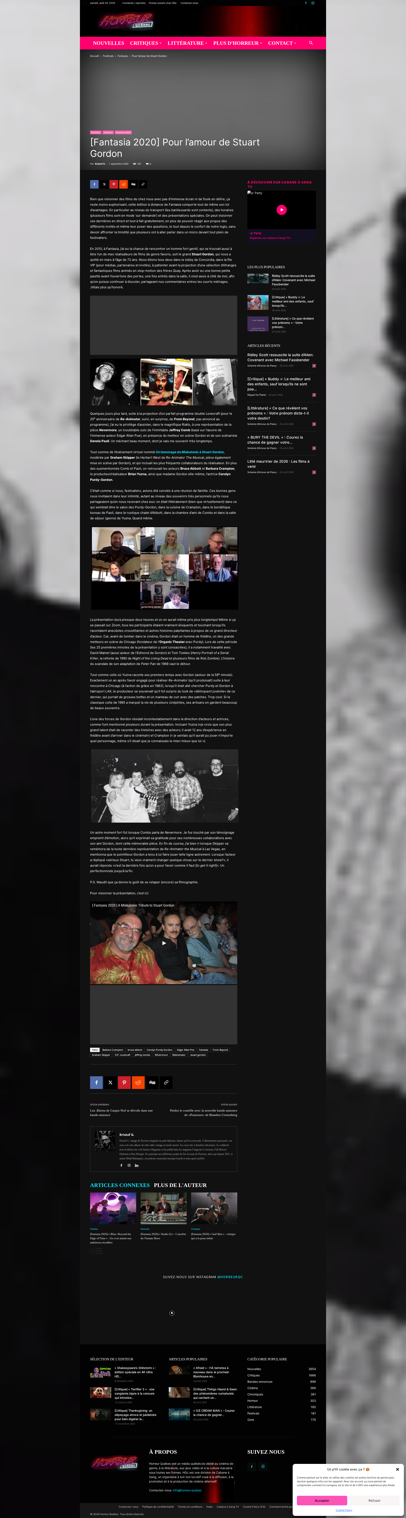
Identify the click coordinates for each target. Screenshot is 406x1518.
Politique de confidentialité (158, 1506)
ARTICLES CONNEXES (120, 1185)
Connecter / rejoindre (133, 2)
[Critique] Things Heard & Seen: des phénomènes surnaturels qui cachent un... (215, 1393)
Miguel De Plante (256, 394)
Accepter (322, 1501)
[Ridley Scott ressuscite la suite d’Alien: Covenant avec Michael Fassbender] (258, 278)
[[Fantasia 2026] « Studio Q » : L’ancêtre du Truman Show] (164, 1208)
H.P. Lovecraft (122, 1054)
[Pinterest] (114, 184)
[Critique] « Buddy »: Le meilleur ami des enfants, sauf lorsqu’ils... (293, 301)
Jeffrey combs (142, 1054)
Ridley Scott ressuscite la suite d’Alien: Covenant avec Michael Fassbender (293, 280)
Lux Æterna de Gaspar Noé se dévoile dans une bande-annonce (121, 1113)
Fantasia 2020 (123, 132)
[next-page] (99, 1251)
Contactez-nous (189, 2)
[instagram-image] (110, 1312)
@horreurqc (230, 1277)
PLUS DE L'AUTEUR (180, 1185)
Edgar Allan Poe (185, 1049)
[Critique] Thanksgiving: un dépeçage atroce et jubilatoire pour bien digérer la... (135, 1415)
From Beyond (220, 1049)
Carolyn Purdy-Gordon (159, 1049)
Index (209, 1506)
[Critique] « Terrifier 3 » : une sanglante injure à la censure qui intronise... (134, 1393)
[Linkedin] (138, 1165)
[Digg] (133, 184)
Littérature (186, 43)
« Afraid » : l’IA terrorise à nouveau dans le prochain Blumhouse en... (211, 1372)
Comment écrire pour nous (284, 1506)
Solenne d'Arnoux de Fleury (262, 365)
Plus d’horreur (236, 43)
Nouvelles (108, 43)
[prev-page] (92, 1251)
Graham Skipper (101, 1054)
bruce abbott (135, 1049)
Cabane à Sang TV (228, 1506)
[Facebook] (306, 3)
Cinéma (94, 1228)
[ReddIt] (123, 184)
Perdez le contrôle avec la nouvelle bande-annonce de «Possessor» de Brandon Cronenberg (203, 1113)
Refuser (375, 1501)
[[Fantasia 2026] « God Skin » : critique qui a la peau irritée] (214, 1208)
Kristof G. (100, 163)
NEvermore (161, 1054)
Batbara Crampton (112, 1049)
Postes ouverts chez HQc (163, 2)
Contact (280, 43)
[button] (397, 1469)
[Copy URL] (143, 184)
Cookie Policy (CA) (254, 1506)
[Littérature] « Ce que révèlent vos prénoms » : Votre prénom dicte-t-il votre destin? (278, 413)
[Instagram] (313, 3)
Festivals (108, 55)
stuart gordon (198, 1054)
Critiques (144, 43)
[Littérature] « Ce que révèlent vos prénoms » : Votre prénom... (293, 323)
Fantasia (123, 55)
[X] (104, 184)
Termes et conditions (190, 1506)
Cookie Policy (344, 1510)
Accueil (94, 55)
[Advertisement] (163, 325)
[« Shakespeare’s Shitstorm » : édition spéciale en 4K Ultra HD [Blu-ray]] (100, 1372)
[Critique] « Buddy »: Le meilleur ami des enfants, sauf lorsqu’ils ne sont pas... (278, 384)
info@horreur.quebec (187, 1490)
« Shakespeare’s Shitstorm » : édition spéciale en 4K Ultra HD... (135, 1372)
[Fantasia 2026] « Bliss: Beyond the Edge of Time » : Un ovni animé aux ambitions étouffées (111, 1238)
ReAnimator (179, 1054)
